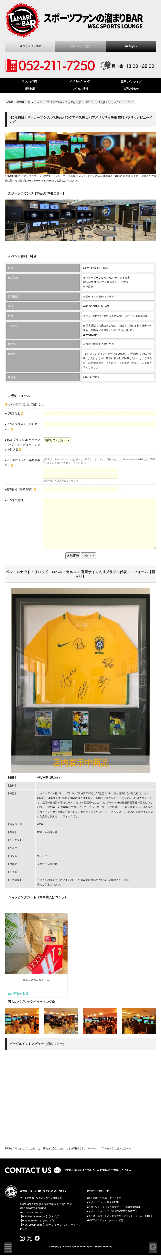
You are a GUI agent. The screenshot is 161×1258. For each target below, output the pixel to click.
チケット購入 (82, 46)
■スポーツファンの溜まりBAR (103, 1202)
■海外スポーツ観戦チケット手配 (104, 1197)
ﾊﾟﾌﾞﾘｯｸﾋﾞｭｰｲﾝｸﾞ (80, 81)
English (133, 46)
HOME (9, 102)
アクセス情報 (80, 88)
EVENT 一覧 (24, 102)
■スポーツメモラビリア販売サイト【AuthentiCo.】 (114, 1207)
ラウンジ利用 (29, 81)
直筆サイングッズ (131, 81)
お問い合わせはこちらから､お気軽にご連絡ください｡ (98, 1170)
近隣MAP (91, 334)
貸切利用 (30, 88)
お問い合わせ (131, 88)
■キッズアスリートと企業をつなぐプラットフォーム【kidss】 (120, 1216)
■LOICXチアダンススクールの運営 (105, 1220)
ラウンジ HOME (32, 46)
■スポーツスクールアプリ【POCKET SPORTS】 (112, 1211)
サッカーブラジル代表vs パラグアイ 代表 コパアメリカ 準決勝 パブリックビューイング (84, 102)
